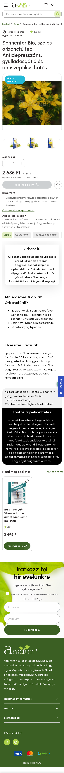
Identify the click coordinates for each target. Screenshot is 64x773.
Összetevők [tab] (22, 234)
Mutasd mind (55, 471)
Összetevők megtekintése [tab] (18, 210)
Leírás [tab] (7, 234)
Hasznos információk (18, 699)
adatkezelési (26, 594)
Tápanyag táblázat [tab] (45, 234)
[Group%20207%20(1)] (7, 742)
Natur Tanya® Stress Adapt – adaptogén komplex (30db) (16, 515)
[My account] (52, 5)
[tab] (32, 699)
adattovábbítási (42, 594)
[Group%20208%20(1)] (16, 742)
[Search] (57, 14)
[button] (17, 546)
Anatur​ (8, 708)
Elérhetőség (12, 718)
